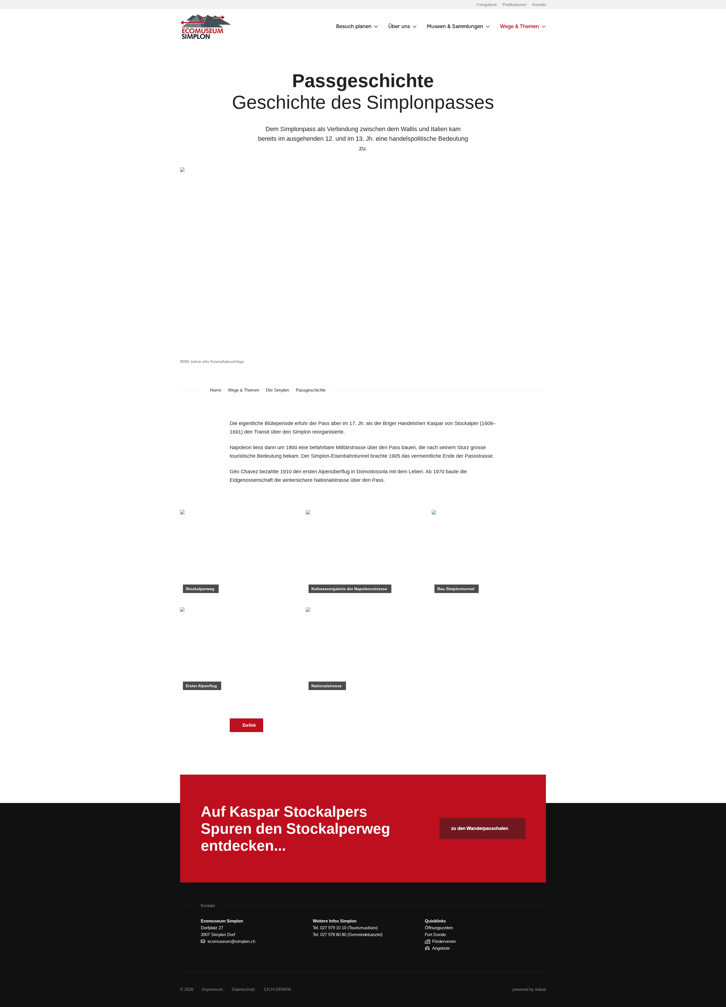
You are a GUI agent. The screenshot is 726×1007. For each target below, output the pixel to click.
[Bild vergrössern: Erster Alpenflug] (237, 650)
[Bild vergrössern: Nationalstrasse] (363, 650)
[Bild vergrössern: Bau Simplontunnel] (489, 553)
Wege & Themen (243, 390)
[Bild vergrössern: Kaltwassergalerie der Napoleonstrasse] (363, 553)
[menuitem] (486, 4)
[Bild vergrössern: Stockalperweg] (237, 553)
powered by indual (529, 989)
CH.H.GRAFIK (277, 989)
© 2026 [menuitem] (186, 989)
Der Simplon (277, 390)
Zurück (249, 725)
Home (215, 390)
